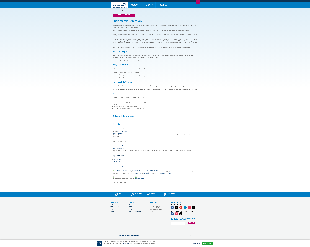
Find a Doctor (161, 1)
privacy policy (126, 243)
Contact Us (153, 202)
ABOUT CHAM (114, 202)
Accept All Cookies (207, 243)
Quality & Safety (114, 209)
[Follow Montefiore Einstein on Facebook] (172, 207)
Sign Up (191, 223)
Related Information (119, 167)
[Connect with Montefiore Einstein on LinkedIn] (185, 207)
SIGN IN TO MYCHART (182, 1)
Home (114, 11)
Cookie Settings (196, 243)
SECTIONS (132, 202)
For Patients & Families (149, 5)
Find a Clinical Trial (171, 1)
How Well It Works (119, 163)
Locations (112, 211)
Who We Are (113, 204)
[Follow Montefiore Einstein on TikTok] (193, 207)
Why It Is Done (117, 161)
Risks (115, 165)
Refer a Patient (152, 1)
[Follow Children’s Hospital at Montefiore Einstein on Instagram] (176, 213)
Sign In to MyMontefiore (135, 211)
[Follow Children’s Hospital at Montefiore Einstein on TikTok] (180, 213)
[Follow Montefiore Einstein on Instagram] (189, 207)
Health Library (144, 1)
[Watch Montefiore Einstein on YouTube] (180, 207)
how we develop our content (163, 173)
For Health (163, 5)
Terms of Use (138, 173)
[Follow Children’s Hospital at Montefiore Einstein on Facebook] (172, 213)
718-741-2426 (155, 207)
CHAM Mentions (114, 208)
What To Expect (118, 159)
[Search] (198, 2)
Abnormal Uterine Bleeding (121, 120)
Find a (121, 194)
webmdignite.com (139, 178)
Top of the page (117, 140)
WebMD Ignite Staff (122, 145)
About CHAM (136, 1)
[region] (155, 243)
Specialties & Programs (134, 5)
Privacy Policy (147, 173)
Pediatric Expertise (133, 204)
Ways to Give (191, 1)
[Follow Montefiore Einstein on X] (176, 207)
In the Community (114, 206)
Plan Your (154, 194)
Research (177, 5)
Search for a (138, 194)
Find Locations (171, 194)
